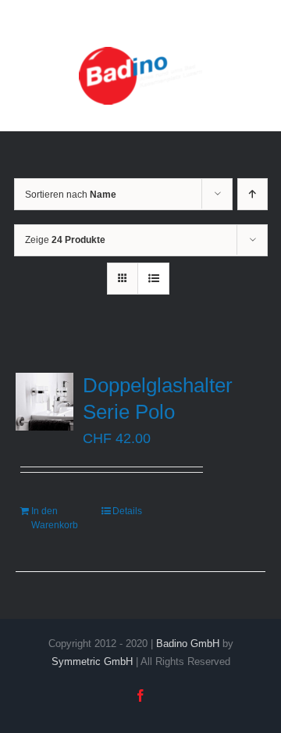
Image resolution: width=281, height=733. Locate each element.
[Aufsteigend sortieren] (252, 194)
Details (127, 511)
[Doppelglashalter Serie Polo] (44, 402)
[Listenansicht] (153, 278)
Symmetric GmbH (92, 661)
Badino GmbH (187, 643)
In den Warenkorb (54, 518)
